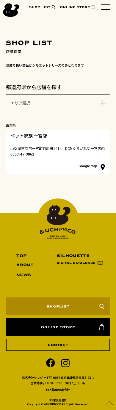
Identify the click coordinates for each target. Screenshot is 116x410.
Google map (88, 166)
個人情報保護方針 (58, 389)
